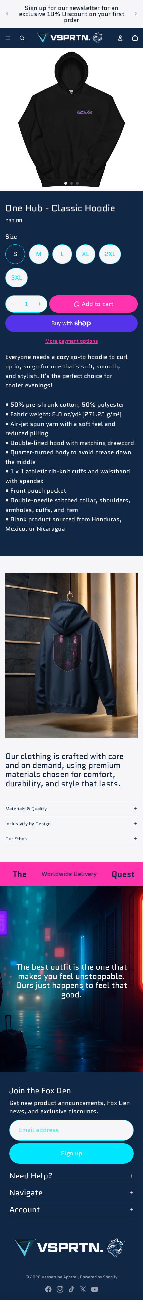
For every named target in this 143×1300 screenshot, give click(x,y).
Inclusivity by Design (28, 823)
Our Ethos (16, 838)
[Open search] (22, 38)
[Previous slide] (7, 14)
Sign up (71, 1153)
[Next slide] (135, 14)
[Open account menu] (120, 38)
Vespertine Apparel (60, 1277)
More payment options (71, 341)
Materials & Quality (26, 808)
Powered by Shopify (98, 1277)
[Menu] (7, 37)
